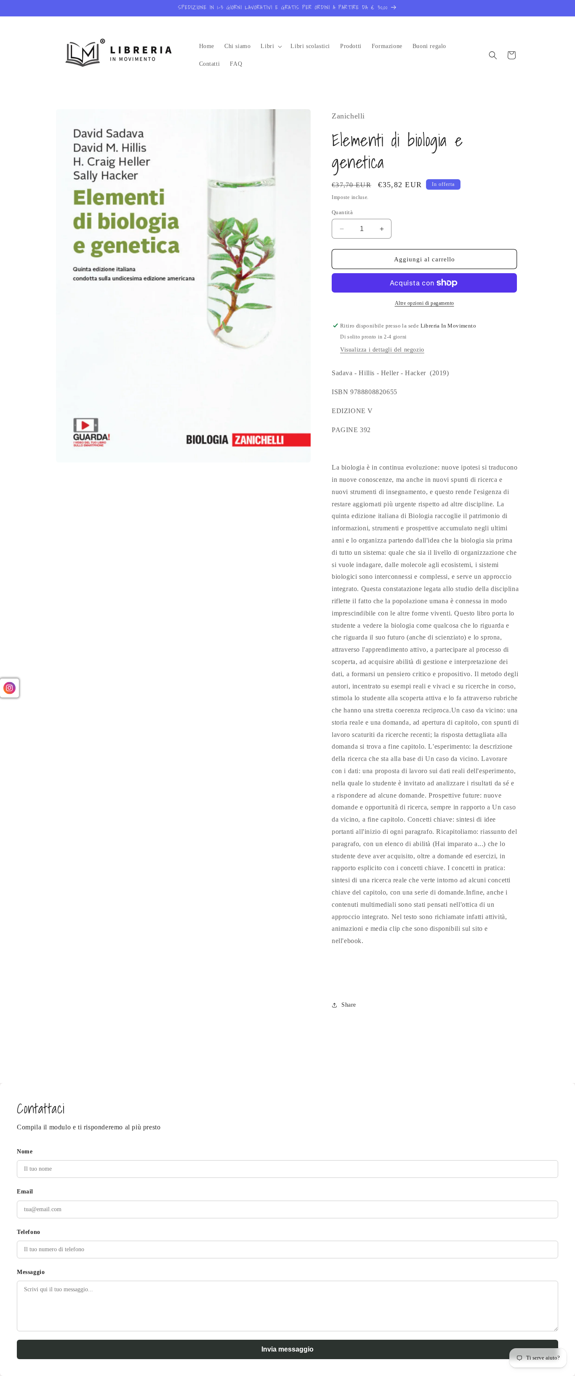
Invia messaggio (287, 1349)
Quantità (342, 212)
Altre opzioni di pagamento (424, 303)
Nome (24, 1151)
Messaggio (31, 1272)
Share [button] (348, 1005)
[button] (270, 46)
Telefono (28, 1232)
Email (25, 1191)
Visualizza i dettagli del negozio (382, 350)
